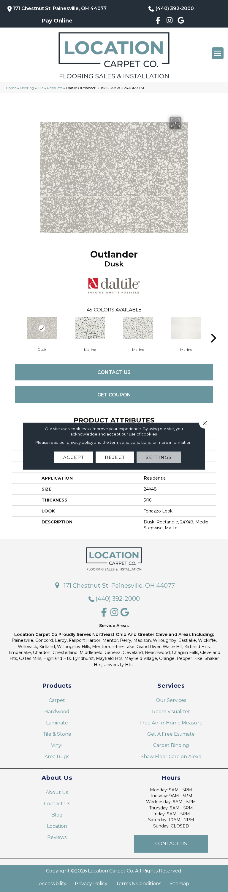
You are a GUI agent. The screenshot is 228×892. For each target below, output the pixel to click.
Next (213, 329)
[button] (171, 844)
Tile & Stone (57, 734)
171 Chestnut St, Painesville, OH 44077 (60, 8)
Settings (159, 457)
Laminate (57, 723)
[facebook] (158, 21)
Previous (14, 329)
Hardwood (56, 711)
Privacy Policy (91, 883)
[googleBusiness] (181, 21)
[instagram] (169, 21)
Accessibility (52, 883)
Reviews (56, 837)
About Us (57, 792)
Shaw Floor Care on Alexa (171, 756)
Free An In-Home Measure (171, 723)
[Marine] (90, 328)
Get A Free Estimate (171, 734)
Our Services (171, 700)
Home (11, 88)
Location (57, 826)
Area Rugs (57, 756)
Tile (40, 88)
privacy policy (80, 442)
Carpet (57, 700)
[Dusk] (42, 328)
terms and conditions (130, 442)
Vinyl (57, 745)
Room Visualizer (171, 711)
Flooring (27, 88)
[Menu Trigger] (218, 53)
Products (54, 88)
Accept (73, 457)
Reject (115, 457)
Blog (57, 815)
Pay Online (57, 20)
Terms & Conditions (138, 883)
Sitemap (179, 883)
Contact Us (114, 372)
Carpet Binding (171, 745)
